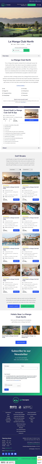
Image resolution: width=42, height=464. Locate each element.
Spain (13, 115)
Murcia (10, 115)
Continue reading (20, 85)
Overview (6, 56)
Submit (6, 389)
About (4, 148)
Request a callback (27, 306)
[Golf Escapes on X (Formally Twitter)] (9, 454)
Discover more (21, 342)
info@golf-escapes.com (10, 450)
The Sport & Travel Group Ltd (33, 444)
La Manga (7, 115)
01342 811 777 (24, 5)
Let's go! (26, 50)
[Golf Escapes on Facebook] (12, 454)
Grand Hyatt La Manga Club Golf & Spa (13, 111)
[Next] (37, 114)
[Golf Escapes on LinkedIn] (3, 454)
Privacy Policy (16, 380)
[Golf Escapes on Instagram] (6, 454)
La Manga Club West (11, 224)
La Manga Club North (9, 117)
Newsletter (33, 1)
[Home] (11, 44)
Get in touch (23, 102)
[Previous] (25, 114)
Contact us (31, 4)
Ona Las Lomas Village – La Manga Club (29, 336)
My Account (39, 1)
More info (31, 120)
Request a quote (13, 306)
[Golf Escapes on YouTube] (15, 454)
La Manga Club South (18, 117)
